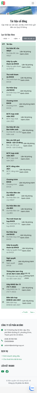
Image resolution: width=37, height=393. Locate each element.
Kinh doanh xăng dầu (11, 356)
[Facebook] (7, 371)
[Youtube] (2, 371)
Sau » (32, 312)
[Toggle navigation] (33, 3)
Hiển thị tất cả (29, 38)
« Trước (25, 312)
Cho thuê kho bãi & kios (12, 359)
